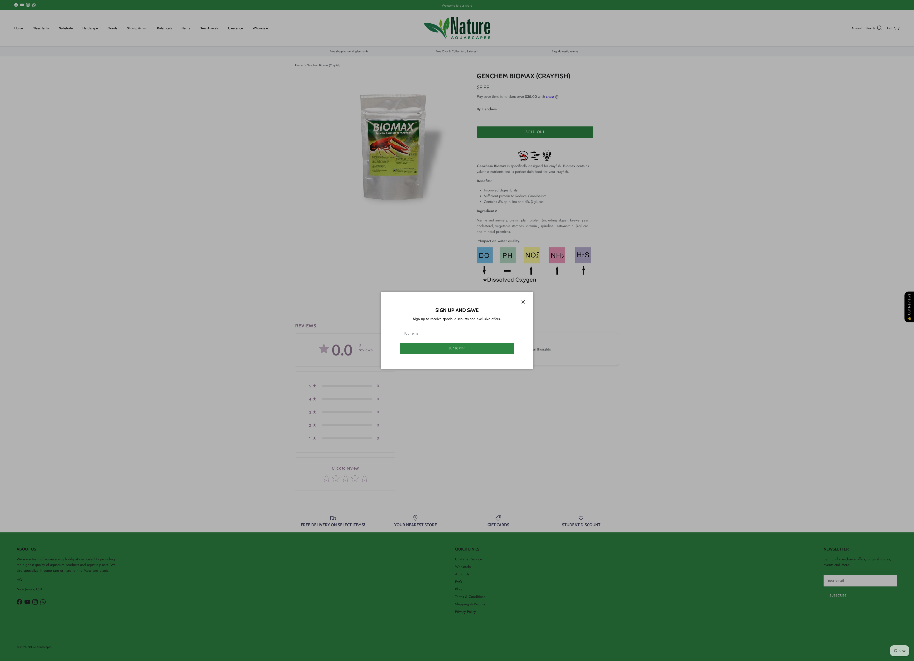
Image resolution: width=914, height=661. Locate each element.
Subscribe (456, 348)
